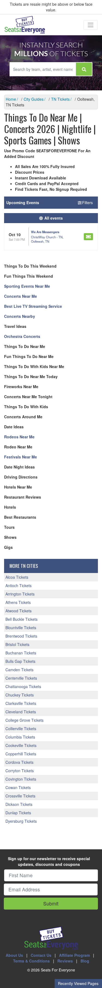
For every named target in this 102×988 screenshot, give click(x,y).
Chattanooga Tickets (23, 686)
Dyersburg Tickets (21, 821)
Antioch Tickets (18, 585)
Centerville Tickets (21, 678)
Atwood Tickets (18, 610)
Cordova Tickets (19, 762)
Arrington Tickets (20, 594)
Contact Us (41, 955)
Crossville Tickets (20, 796)
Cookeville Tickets (20, 745)
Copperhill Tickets (20, 753)
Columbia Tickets (20, 737)
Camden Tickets (19, 669)
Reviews (65, 961)
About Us (14, 955)
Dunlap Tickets (18, 812)
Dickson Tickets (18, 804)
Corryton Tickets (19, 770)
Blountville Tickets (20, 627)
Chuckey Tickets (19, 695)
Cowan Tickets (18, 787)
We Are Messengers (45, 232)
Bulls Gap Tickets (20, 661)
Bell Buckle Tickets (21, 619)
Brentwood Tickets (21, 636)
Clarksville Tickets (20, 703)
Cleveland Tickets (20, 711)
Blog (85, 961)
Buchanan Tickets (20, 653)
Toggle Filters (82, 202)
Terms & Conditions (31, 961)
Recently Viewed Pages (78, 983)
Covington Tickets (20, 779)
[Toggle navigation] (91, 25)
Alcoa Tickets (16, 577)
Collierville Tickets (20, 728)
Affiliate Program (74, 955)
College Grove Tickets (24, 720)
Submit (50, 903)
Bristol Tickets (17, 644)
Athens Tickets (18, 602)
